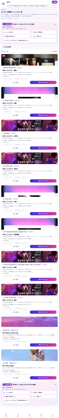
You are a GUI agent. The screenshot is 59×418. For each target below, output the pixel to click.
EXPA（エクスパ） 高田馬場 (10, 234)
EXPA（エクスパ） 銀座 (9, 70)
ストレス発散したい (36, 36)
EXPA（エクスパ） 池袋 (9, 103)
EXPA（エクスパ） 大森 (9, 202)
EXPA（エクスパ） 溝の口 (10, 169)
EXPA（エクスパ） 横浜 (9, 300)
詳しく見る (15, 82)
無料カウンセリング (43, 82)
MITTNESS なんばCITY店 (10, 333)
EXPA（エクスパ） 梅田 (9, 267)
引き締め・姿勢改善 (36, 32)
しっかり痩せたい (9, 32)
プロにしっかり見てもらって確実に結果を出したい (16, 40)
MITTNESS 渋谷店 (8, 366)
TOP (2, 18)
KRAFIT (7, 2)
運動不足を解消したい (10, 36)
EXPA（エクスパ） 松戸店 (10, 136)
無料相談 (55, 2)
